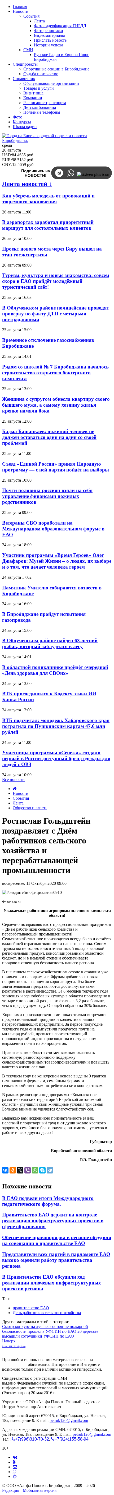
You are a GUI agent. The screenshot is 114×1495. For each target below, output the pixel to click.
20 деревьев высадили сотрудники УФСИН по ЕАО (50, 1333)
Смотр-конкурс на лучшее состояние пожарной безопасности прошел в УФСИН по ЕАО (45, 1329)
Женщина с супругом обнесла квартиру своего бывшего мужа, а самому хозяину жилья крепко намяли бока (56, 405)
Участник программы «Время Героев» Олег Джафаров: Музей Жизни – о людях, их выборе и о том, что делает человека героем (56, 561)
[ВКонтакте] (5, 1170)
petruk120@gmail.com (69, 1420)
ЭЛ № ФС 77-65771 (86, 1378)
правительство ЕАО (31, 1308)
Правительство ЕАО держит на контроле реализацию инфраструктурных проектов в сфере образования (52, 1220)
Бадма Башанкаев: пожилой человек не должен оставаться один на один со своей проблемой (49, 437)
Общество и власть (30, 808)
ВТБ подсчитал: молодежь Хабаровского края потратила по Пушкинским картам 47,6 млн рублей (55, 726)
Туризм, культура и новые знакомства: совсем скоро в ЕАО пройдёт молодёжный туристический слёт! (55, 281)
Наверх (8, 1341)
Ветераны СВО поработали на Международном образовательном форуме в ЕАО (53, 528)
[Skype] (42, 1170)
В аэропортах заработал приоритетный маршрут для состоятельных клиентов (48, 225)
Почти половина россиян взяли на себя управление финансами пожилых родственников (47, 496)
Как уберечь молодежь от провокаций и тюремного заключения (48, 198)
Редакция (10, 1490)
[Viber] (27, 1170)
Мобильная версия (39, 1490)
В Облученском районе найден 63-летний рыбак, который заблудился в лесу (50, 643)
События (21, 798)
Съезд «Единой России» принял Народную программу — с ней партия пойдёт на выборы (55, 467)
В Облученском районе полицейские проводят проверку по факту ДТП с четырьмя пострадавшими (55, 313)
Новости (20, 793)
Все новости (13, 779)
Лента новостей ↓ (27, 183)
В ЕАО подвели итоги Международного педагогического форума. (48, 1201)
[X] (20, 1170)
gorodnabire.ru (14, 1364)
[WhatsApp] (35, 1170)
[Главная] (15, 788)
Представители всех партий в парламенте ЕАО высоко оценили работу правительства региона (56, 1260)
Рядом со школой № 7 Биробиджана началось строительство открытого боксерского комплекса (55, 372)
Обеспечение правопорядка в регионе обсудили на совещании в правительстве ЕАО (56, 1240)
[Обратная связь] (15, 1467)
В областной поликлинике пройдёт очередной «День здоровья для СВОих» (55, 670)
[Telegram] (50, 1170)
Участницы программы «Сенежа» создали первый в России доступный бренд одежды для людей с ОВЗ (56, 758)
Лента (18, 803)
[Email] (14, 1476)
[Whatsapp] (14, 1471)
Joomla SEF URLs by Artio (13, 1346)
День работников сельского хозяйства (47, 1312)
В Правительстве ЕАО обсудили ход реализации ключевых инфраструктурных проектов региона (51, 1282)
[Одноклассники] (13, 1170)
